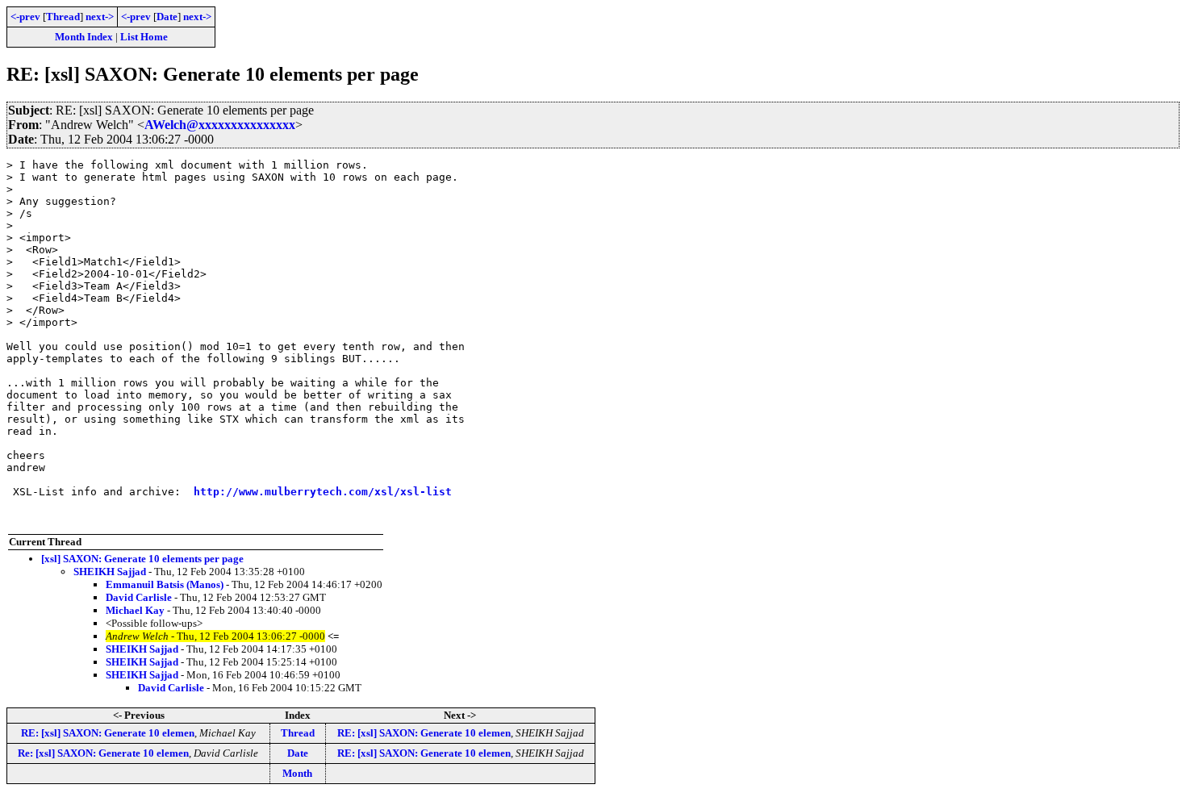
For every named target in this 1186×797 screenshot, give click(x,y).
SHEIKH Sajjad (109, 571)
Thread (63, 16)
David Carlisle (139, 597)
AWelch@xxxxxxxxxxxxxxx (219, 124)
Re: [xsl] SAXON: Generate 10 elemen (103, 753)
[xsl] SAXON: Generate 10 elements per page (142, 559)
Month (297, 773)
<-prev (25, 16)
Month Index (84, 37)
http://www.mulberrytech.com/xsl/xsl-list (323, 492)
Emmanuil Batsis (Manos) (164, 584)
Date (167, 16)
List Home (144, 37)
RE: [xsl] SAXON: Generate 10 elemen (107, 733)
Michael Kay (135, 610)
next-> (100, 16)
